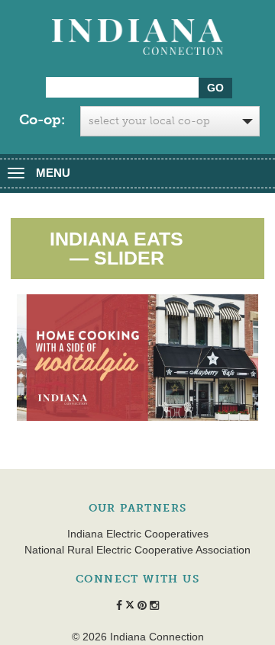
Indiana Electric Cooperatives (138, 534)
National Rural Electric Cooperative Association (137, 550)
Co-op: (42, 119)
